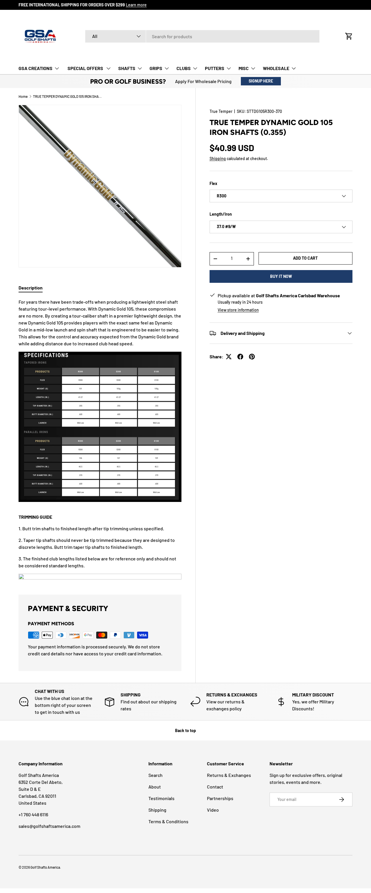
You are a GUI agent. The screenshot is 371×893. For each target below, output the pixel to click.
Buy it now (281, 276)
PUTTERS (214, 68)
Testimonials (161, 798)
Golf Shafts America (45, 867)
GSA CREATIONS (35, 68)
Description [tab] (31, 287)
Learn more (136, 4)
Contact (215, 786)
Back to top (185, 730)
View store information (238, 309)
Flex (213, 183)
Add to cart (305, 258)
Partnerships (220, 798)
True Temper (221, 111)
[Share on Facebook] (240, 356)
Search (155, 775)
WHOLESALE (276, 68)
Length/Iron (221, 214)
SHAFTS (126, 68)
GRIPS (156, 68)
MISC (244, 68)
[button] (349, 36)
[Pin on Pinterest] (252, 356)
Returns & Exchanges (229, 775)
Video (213, 810)
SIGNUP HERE (261, 80)
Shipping (218, 158)
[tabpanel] (100, 439)
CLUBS (184, 68)
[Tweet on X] (228, 356)
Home (23, 96)
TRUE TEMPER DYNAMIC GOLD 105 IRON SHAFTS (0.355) (68, 96)
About (154, 786)
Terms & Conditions (168, 821)
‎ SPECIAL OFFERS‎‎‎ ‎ (85, 68)
